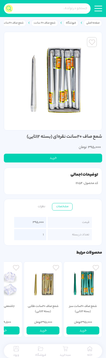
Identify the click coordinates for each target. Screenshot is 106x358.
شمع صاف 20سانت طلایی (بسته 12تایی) (43, 309)
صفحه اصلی (93, 23)
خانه (89, 355)
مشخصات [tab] (62, 206)
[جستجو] (9, 8)
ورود (16, 355)
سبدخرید (65, 355)
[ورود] (96, 268)
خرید (53, 158)
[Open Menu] (98, 8)
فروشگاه (71, 23)
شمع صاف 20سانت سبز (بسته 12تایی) (83, 309)
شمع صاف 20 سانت (45, 23)
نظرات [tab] (41, 206)
